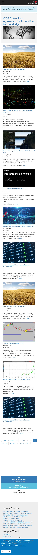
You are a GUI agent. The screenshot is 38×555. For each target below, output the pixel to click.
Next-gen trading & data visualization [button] (19, 486)
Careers (5, 538)
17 (35, 440)
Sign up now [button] (19, 493)
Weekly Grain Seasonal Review (14, 69)
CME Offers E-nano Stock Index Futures (14, 517)
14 (24, 440)
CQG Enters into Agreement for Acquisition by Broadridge (18, 21)
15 (28, 440)
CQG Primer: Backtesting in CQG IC (15, 188)
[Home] (32, 2)
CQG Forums (6, 534)
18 (3, 443)
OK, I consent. (6, 552)
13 (21, 440)
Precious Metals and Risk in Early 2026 (16, 379)
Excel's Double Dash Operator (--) (12, 520)
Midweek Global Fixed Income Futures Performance (16, 266)
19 (7, 443)
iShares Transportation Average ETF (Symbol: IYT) (19, 152)
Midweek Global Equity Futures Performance (18, 226)
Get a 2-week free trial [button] (19, 480)
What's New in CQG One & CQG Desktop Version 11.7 (18, 522)
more (28, 81)
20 (11, 443)
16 (31, 440)
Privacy (19, 537)
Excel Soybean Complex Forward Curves (14, 524)
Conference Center (8, 536)
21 (14, 443)
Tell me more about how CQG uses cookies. (13, 546)
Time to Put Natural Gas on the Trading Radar (15, 511)
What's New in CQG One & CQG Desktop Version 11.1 (17, 111)
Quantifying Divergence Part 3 (13, 343)
